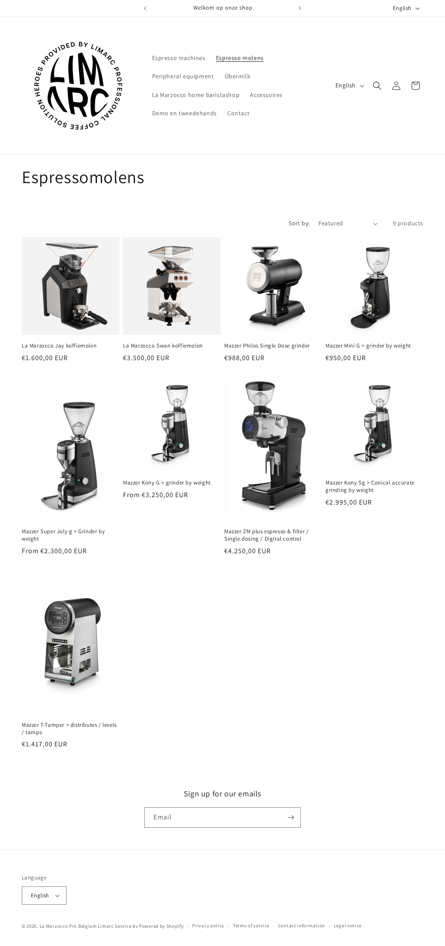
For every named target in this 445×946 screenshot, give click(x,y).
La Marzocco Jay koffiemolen (59, 345)
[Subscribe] (290, 817)
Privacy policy (208, 926)
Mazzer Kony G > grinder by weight (167, 482)
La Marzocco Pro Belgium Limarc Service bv (89, 926)
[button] (377, 85)
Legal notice (348, 926)
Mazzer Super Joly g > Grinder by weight (63, 535)
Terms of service (251, 926)
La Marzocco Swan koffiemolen (163, 345)
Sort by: (299, 223)
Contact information (301, 926)
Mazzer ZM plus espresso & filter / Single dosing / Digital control (266, 535)
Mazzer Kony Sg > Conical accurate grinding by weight (370, 486)
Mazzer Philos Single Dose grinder (267, 345)
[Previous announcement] (145, 8)
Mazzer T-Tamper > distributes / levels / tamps (69, 729)
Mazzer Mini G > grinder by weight (368, 345)
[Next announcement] (299, 8)
